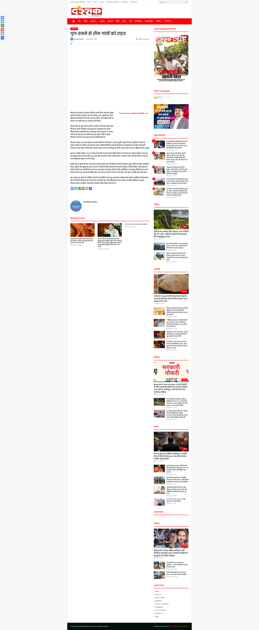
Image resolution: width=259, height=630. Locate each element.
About (95, 2)
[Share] (2, 38)
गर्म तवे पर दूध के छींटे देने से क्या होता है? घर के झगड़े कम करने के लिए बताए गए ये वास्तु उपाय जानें (171, 299)
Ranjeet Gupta (79, 39)
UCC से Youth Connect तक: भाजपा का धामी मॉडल (176, 500)
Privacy (101, 2)
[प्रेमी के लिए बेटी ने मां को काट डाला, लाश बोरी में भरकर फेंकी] (159, 575)
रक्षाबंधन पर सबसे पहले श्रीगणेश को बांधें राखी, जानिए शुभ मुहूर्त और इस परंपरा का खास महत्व (81, 241)
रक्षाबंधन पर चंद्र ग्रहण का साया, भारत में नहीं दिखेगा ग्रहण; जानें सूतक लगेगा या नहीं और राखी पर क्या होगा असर (177, 345)
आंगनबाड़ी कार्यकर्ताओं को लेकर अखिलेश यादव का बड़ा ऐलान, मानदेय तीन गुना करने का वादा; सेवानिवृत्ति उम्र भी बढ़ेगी (176, 144)
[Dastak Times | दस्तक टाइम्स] (86, 11)
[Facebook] (2, 18)
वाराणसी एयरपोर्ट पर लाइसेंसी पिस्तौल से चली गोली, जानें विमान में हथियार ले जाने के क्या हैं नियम (177, 480)
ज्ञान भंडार (74, 29)
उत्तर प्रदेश (93, 21)
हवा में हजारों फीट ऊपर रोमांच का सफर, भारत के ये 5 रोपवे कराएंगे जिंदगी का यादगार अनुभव (177, 246)
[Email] (2, 34)
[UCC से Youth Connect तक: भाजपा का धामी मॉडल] (159, 502)
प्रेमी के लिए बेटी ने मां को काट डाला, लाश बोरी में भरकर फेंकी (176, 573)
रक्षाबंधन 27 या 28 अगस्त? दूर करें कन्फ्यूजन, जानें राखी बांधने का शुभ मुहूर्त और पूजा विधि (177, 334)
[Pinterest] (2, 30)
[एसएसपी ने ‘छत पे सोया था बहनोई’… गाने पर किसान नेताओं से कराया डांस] (159, 565)
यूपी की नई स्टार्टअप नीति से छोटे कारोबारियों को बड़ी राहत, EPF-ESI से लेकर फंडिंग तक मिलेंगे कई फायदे (177, 469)
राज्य (123, 21)
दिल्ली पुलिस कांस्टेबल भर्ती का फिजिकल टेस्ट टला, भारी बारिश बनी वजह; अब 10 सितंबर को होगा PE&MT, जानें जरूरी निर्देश (177, 402)
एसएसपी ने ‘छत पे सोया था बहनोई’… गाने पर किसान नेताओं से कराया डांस (177, 565)
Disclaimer (124, 2)
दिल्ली (117, 21)
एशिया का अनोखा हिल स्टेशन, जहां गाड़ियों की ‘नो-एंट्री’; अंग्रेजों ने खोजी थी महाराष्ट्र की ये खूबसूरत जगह (171, 234)
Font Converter (160, 610)
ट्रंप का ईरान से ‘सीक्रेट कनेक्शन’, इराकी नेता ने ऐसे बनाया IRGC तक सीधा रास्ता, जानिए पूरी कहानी (170, 456)
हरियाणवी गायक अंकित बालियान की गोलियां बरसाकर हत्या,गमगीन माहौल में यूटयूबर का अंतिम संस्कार (171, 553)
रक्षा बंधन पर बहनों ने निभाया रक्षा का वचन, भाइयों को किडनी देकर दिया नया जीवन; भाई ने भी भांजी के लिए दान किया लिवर (177, 192)
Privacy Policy (159, 598)
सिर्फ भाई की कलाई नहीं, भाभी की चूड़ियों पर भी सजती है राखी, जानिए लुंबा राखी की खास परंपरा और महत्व (177, 311)
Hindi (159, 97)
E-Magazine (159, 607)
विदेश (85, 21)
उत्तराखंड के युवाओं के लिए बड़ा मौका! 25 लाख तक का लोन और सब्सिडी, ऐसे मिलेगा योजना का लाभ (176, 490)
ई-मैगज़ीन (167, 21)
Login (157, 616)
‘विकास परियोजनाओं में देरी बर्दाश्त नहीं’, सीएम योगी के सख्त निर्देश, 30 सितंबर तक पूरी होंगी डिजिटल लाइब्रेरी (176, 170)
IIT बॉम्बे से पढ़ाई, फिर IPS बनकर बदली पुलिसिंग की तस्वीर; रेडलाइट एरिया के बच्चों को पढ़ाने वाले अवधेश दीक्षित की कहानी (177, 414)
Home (89, 2)
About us (158, 595)
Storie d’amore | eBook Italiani (136, 224)
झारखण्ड (110, 21)
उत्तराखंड (102, 21)
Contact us (133, 2)
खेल (130, 21)
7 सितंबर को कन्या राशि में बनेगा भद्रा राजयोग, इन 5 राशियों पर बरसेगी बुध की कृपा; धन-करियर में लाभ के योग (177, 323)
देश (79, 21)
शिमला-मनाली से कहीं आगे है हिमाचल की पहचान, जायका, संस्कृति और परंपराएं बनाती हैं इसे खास (177, 256)
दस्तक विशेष (148, 21)
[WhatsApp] (2, 26)
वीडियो (158, 21)
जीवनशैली (138, 21)
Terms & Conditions (112, 2)
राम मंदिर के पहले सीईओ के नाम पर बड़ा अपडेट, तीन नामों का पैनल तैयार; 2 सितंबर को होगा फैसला (177, 181)
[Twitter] (2, 22)
